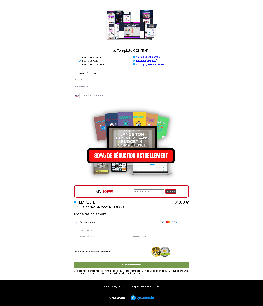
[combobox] (76, 95)
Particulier (81, 73)
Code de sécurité (139, 236)
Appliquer (171, 191)
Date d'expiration (87, 236)
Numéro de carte (87, 230)
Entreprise (93, 73)
